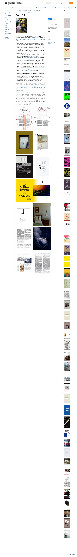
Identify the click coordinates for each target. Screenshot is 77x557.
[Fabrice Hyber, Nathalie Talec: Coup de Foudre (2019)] (68, 206)
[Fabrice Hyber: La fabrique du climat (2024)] (68, 96)
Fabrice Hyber (34, 37)
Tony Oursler (22, 88)
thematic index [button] (68, 7)
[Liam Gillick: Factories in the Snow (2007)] (68, 512)
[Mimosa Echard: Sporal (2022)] (68, 161)
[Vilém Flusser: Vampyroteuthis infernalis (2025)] (68, 86)
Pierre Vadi (42, 88)
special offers (8, 13)
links (6, 41)
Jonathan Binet (20, 62)
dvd (6, 25)
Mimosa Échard (36, 62)
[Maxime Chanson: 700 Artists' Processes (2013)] (68, 315)
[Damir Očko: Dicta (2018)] (68, 227)
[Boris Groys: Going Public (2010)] (68, 422)
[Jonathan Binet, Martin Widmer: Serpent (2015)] (68, 283)
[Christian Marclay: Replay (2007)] (68, 523)
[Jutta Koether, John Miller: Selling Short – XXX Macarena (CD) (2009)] (68, 461)
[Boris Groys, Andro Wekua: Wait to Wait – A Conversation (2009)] (68, 493)
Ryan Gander (37, 39)
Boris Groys (37, 66)
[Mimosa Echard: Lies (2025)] (68, 52)
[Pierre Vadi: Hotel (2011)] (68, 387)
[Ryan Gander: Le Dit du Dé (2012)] (68, 366)
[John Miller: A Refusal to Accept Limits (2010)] (68, 442)
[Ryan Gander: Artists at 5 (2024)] (68, 106)
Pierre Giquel (26, 57)
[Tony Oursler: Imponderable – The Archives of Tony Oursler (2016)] (68, 272)
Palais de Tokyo (27, 10)
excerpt (49, 43)
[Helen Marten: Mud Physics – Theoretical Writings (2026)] (68, 22)
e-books (7, 19)
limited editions (7, 28)
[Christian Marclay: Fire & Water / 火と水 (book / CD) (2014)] (68, 304)
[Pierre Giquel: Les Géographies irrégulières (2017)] (68, 239)
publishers (18, 10)
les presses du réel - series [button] (26, 7)
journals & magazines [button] (56, 7)
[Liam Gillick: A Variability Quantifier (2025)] (68, 42)
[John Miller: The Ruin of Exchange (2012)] (68, 355)
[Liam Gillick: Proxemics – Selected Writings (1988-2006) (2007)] (68, 533)
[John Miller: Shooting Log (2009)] (68, 452)
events (6, 31)
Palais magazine (37, 10)
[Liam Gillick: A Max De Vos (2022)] (68, 150)
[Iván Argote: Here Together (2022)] (68, 138)
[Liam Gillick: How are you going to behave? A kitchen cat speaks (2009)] (68, 482)
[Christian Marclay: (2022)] (68, 128)
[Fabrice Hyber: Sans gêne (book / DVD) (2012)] (68, 344)
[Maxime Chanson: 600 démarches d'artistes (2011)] (68, 398)
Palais (29, 12)
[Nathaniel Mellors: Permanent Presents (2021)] (68, 172)
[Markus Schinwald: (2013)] (68, 325)
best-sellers (8, 15)
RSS (71, 3)
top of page (71, 554)
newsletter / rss (8, 34)
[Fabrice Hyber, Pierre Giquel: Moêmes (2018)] (68, 216)
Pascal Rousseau (33, 57)
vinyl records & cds (8, 22)
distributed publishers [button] (42, 7)
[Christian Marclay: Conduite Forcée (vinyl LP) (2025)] (68, 33)
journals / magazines (21, 12)
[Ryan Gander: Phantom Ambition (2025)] (68, 75)
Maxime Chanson (28, 62)
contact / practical (7, 38)
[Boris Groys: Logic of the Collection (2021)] (68, 184)
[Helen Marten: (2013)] (68, 334)
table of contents (51, 42)
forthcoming (8, 10)
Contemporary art (68, 13)
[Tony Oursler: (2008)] (68, 503)
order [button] (49, 19)
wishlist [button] (54, 19)
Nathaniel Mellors (38, 87)
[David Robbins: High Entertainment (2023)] (68, 117)
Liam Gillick (25, 86)
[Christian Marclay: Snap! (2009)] (68, 470)
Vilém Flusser (34, 84)
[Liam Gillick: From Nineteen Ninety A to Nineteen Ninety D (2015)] (68, 294)
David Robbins (35, 88)
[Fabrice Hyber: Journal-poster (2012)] (68, 377)
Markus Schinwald (28, 39)
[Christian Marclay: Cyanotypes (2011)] (68, 409)
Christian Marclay (25, 69)
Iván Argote (31, 60)
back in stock (8, 17)
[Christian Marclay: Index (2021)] (68, 195)
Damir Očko (19, 39)
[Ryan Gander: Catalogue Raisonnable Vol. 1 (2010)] (68, 433)
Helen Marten (38, 67)
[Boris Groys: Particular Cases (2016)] (68, 261)
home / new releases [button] (10, 7)
